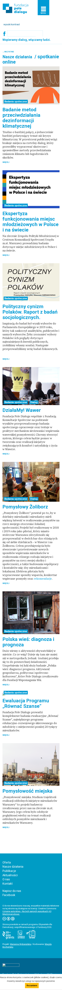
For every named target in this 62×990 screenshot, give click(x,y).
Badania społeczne (15, 101)
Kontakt (7, 883)
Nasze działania (12, 866)
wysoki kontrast (11, 24)
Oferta (6, 862)
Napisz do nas (11, 891)
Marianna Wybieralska (20, 944)
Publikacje (9, 871)
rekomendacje (43, 578)
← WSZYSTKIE (8, 52)
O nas (6, 879)
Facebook (8, 895)
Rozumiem (32, 985)
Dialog (34, 402)
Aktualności (10, 875)
